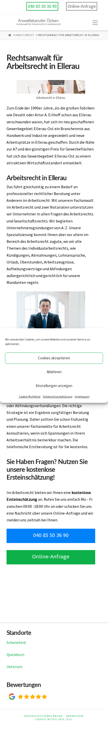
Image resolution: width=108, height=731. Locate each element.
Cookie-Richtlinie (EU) (53, 719)
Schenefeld (16, 642)
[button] (95, 23)
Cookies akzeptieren (54, 358)
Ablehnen (54, 371)
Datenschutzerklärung (57, 396)
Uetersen (14, 666)
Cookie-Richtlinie (29, 396)
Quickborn (15, 654)
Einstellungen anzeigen (54, 385)
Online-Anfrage (82, 6)
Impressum (82, 396)
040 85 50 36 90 (42, 6)
